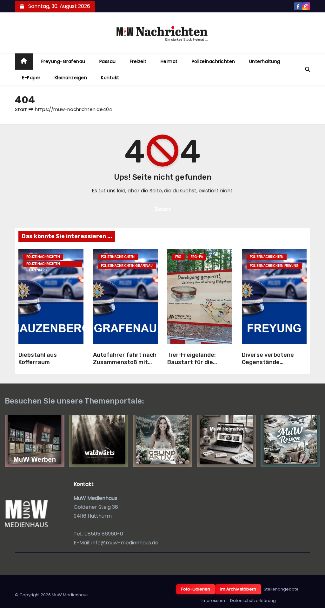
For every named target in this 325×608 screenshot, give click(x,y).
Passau (107, 61)
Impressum (213, 601)
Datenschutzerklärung (253, 601)
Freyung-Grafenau (63, 61)
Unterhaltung (264, 61)
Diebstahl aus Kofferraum (37, 358)
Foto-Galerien (195, 589)
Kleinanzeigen (71, 77)
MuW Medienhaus (70, 595)
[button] (307, 69)
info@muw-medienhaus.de (124, 542)
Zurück (162, 209)
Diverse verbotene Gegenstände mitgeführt (268, 362)
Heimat (169, 61)
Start (21, 109)
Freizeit (138, 61)
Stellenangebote (281, 589)
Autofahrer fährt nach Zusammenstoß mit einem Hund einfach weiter (124, 365)
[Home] (24, 61)
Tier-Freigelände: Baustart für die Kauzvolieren (191, 362)
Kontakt (110, 77)
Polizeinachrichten (213, 61)
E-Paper (31, 77)
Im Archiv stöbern (238, 589)
